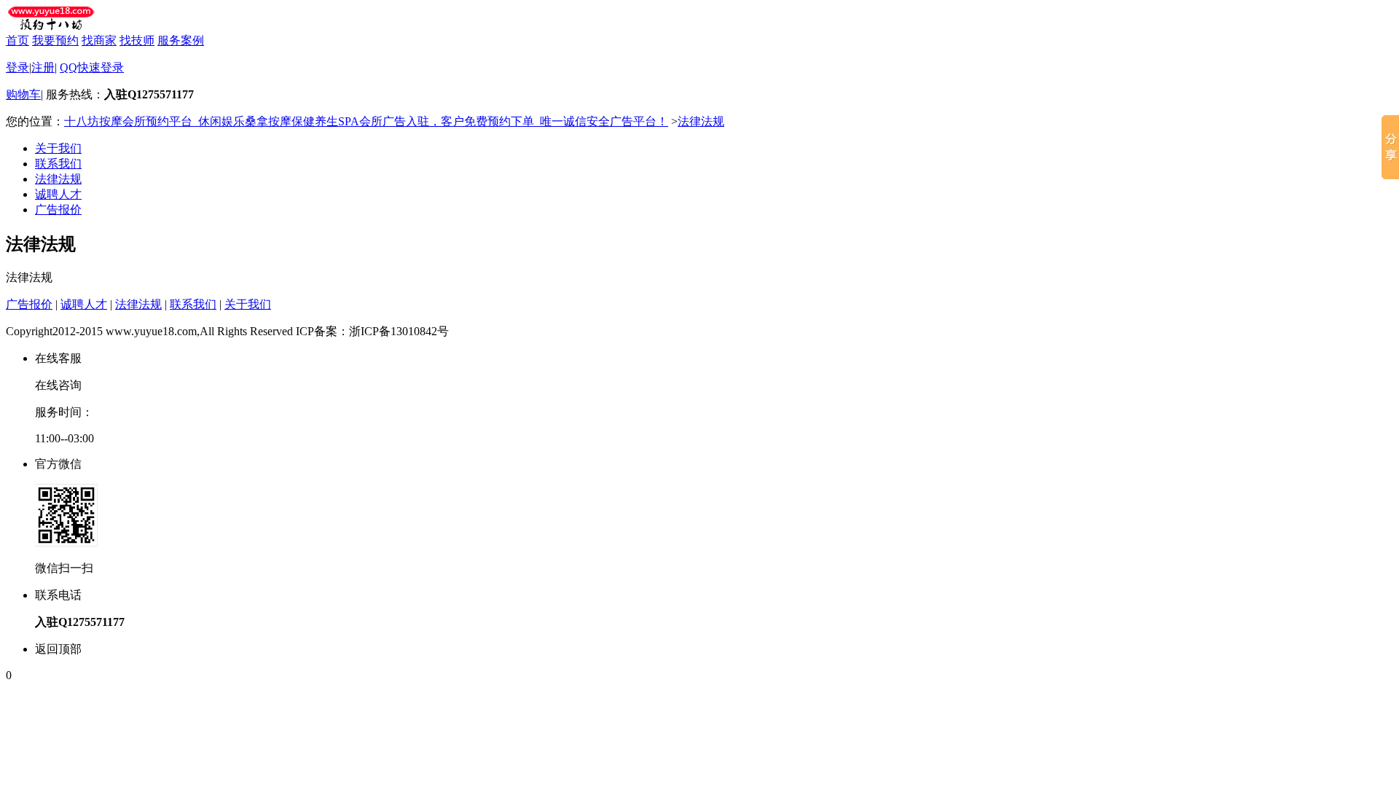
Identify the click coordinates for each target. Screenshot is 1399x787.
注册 (43, 67)
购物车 (23, 94)
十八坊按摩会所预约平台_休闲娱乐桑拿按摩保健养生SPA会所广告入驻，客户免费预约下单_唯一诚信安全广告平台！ (366, 121)
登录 (17, 67)
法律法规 (701, 121)
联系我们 (58, 163)
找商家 (99, 40)
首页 (17, 40)
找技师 (136, 40)
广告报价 (58, 209)
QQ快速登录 (92, 67)
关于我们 (58, 148)
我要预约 (55, 40)
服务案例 (180, 40)
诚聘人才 (58, 194)
